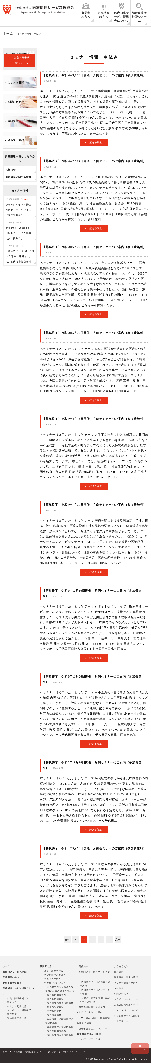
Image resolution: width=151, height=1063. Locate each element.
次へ (118, 939)
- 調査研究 (11, 1014)
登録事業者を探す (12, 983)
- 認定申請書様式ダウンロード (93, 1028)
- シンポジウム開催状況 (18, 1010)
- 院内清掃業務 (53, 1014)
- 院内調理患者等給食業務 (59, 1002)
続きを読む (95, 142)
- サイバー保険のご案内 (90, 1012)
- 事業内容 (11, 1002)
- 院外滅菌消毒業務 (55, 994)
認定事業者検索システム (139, 16)
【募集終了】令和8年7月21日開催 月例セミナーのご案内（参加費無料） (20, 254)
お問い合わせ (16, 101)
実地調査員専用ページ (126, 1004)
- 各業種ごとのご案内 (54, 983)
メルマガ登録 (16, 140)
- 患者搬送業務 (53, 1011)
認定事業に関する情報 (126, 977)
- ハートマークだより (91, 1039)
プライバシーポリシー (126, 999)
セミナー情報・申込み (126, 983)
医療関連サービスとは (15, 972)
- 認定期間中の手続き (54, 975)
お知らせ (119, 988)
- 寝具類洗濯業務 (54, 999)
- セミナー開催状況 (16, 1006)
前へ (67, 939)
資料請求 (13, 121)
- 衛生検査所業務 (54, 1006)
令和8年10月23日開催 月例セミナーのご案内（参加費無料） (20, 207)
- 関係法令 (82, 966)
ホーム (6, 966)
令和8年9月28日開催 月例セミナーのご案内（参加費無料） (19, 230)
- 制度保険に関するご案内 (91, 1006)
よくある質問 (16, 82)
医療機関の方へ (104, 14)
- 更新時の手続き (52, 979)
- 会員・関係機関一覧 (17, 998)
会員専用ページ (122, 1021)
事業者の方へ (85, 14)
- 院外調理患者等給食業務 (59, 1034)
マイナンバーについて (126, 1010)
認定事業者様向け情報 (89, 1034)
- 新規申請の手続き (53, 971)
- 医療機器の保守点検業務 (59, 1026)
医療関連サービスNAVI (126, 1016)
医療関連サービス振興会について (121, 16)
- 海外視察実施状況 (16, 1018)
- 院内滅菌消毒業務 (55, 1030)
